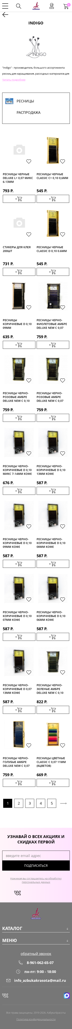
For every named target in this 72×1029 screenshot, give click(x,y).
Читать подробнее (13, 79)
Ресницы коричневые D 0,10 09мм (17, 323)
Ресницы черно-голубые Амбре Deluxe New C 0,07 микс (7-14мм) (16, 761)
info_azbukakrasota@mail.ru (40, 980)
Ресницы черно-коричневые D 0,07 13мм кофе (17, 688)
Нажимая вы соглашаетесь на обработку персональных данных (36, 880)
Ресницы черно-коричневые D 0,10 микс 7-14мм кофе (17, 469)
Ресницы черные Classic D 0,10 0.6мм (52, 249)
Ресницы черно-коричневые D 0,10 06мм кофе (51, 615)
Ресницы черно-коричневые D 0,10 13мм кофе (51, 469)
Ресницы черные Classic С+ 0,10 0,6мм (52, 176)
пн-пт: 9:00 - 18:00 (40, 971)
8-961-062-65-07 (40, 962)
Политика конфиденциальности (36, 1019)
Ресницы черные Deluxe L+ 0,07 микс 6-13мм (18, 177)
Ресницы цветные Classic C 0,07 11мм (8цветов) (51, 761)
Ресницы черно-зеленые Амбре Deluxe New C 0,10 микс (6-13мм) (50, 688)
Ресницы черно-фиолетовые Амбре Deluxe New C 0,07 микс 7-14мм (52, 323)
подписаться (36, 865)
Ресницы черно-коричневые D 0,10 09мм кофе (17, 542)
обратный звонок (36, 953)
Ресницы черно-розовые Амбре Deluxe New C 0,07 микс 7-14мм (50, 396)
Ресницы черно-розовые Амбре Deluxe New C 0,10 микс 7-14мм (16, 396)
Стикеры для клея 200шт (17, 249)
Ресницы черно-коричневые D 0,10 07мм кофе (17, 615)
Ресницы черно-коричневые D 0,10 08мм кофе (51, 542)
